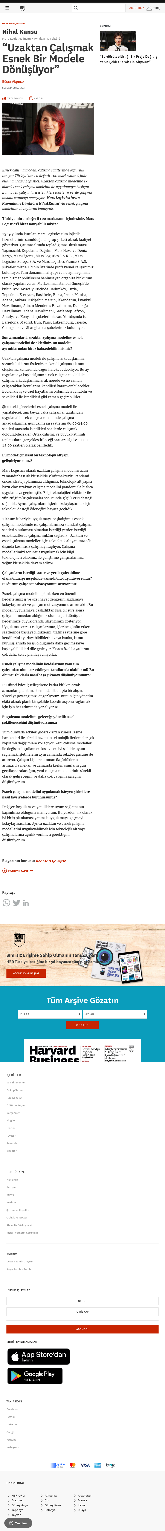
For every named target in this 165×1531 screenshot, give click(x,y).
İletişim (11, 1187)
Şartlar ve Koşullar (17, 1210)
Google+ (11, 1432)
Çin (46, 1500)
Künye (10, 1194)
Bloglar (10, 1120)
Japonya (17, 1510)
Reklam (11, 1202)
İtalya (81, 1505)
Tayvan (16, 1515)
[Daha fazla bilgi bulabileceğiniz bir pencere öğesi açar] (18, 1523)
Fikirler (10, 1128)
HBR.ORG (18, 1495)
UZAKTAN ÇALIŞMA (14, 23)
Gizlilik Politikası (16, 1217)
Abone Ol (82, 1329)
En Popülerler (14, 1090)
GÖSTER (82, 1025)
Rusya (81, 1510)
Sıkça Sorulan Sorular (19, 1269)
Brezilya (17, 1500)
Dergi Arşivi (13, 1113)
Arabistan (84, 1495)
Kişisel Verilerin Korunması (22, 1232)
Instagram (12, 1447)
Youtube (11, 1439)
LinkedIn (11, 1424)
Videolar (11, 1151)
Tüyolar (10, 1135)
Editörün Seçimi (15, 1105)
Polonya (50, 1510)
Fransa (82, 1500)
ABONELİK (135, 8)
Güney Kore (52, 1505)
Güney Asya (19, 1505)
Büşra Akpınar (13, 81)
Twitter (10, 1417)
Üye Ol (82, 1301)
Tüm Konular (14, 1098)
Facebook (12, 1409)
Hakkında (12, 1179)
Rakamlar (12, 1143)
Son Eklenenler (15, 1082)
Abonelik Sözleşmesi (19, 1225)
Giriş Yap (82, 1311)
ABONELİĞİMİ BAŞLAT (26, 973)
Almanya (50, 1495)
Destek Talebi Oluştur (19, 1261)
